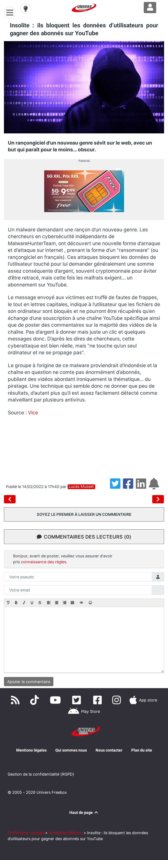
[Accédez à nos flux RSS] (16, 700)
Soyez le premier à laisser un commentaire (84, 514)
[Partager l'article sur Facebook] (129, 486)
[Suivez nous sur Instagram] (117, 700)
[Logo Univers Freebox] (84, 8)
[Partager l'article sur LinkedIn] (142, 486)
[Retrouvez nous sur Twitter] (77, 700)
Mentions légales (31, 750)
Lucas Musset (81, 486)
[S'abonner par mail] (155, 486)
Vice (33, 412)
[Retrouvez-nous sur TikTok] (35, 700)
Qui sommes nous (71, 750)
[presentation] (8, 603)
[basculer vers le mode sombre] (26, 8)
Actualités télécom (66, 832)
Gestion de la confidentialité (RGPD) (41, 774)
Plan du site (141, 750)
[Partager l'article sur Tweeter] (116, 486)
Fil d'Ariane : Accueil (26, 832)
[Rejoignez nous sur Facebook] (98, 700)
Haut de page (81, 812)
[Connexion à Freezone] (150, 7)
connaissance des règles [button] (43, 562)
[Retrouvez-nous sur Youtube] (56, 700)
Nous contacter (109, 750)
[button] (8, 603)
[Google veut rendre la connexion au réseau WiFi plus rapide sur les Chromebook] (158, 499)
